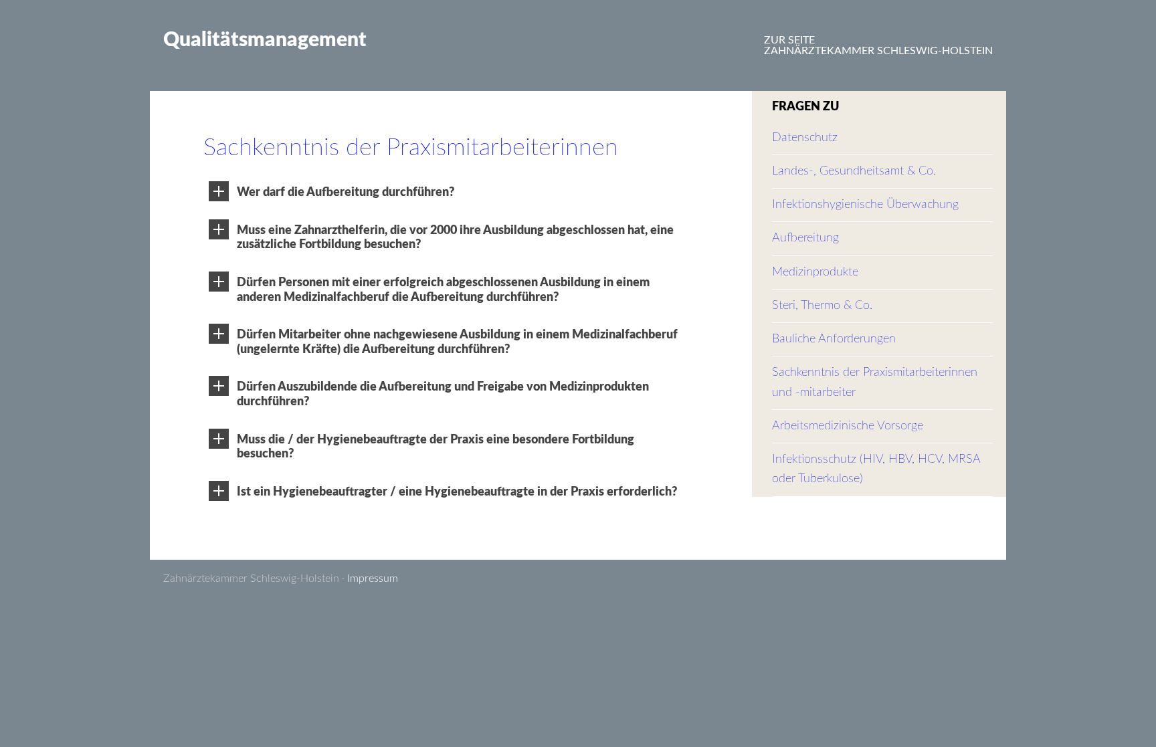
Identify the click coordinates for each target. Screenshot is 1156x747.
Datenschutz (805, 138)
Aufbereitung (805, 238)
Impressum (372, 578)
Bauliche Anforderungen (834, 339)
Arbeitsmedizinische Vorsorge (847, 426)
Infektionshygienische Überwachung (865, 205)
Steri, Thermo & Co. (822, 306)
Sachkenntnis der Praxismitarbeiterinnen (410, 148)
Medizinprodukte (815, 272)
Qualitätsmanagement (265, 40)
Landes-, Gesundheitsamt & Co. (854, 171)
